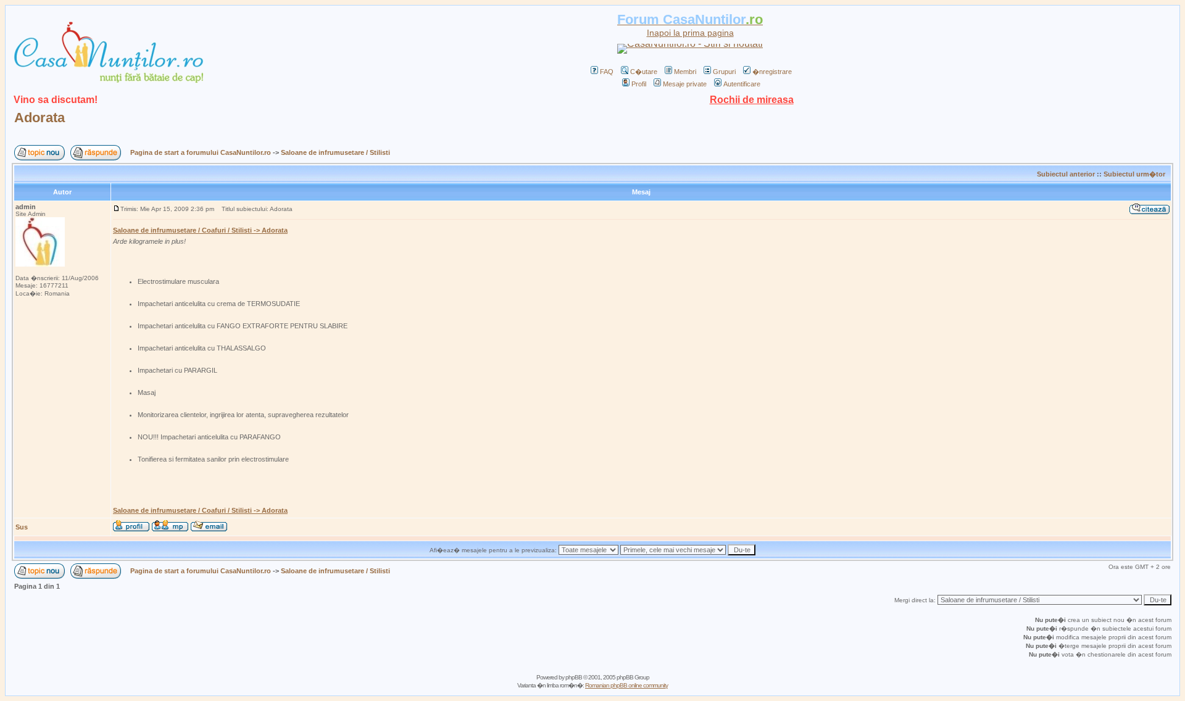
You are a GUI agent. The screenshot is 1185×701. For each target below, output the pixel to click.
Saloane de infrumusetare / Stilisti (335, 152)
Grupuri (724, 71)
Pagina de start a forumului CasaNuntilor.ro (200, 152)
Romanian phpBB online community (626, 685)
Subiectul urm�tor (1134, 174)
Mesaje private (685, 84)
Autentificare (741, 84)
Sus (21, 527)
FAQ (606, 71)
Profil (638, 84)
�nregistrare (772, 71)
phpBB (573, 677)
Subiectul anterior (1066, 174)
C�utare (643, 71)
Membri (685, 71)
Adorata (39, 117)
